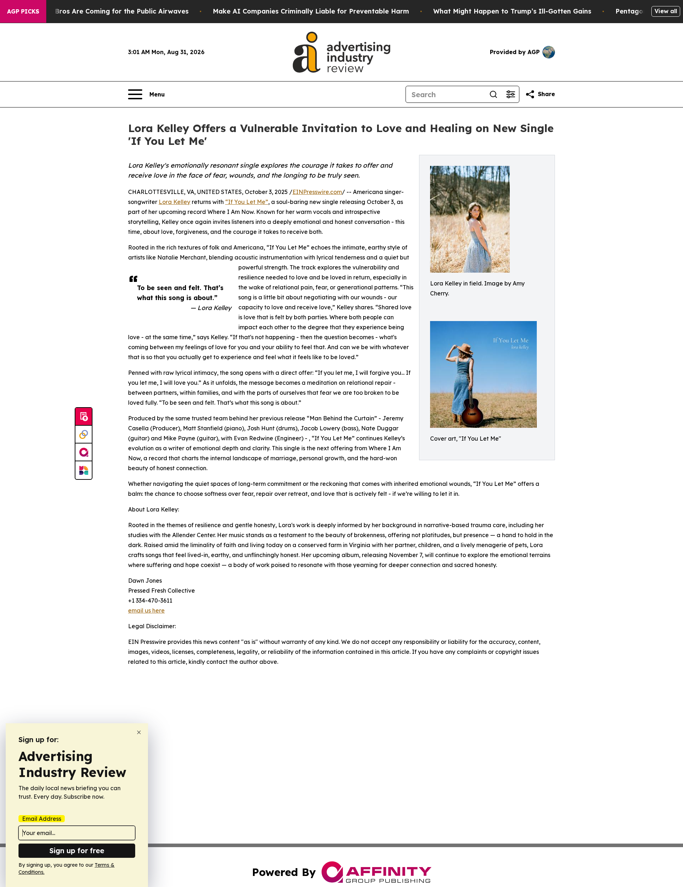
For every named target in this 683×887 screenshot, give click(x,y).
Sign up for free (76, 850)
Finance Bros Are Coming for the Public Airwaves (108, 11)
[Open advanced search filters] (510, 94)
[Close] (139, 732)
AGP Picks (23, 11)
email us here (146, 610)
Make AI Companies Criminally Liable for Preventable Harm (311, 11)
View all (666, 11)
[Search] (493, 94)
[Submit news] (83, 417)
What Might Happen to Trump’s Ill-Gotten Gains (512, 11)
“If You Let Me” (246, 201)
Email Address (41, 818)
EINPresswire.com (317, 191)
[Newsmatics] (83, 470)
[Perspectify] (83, 435)
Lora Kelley (174, 201)
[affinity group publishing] (83, 452)
